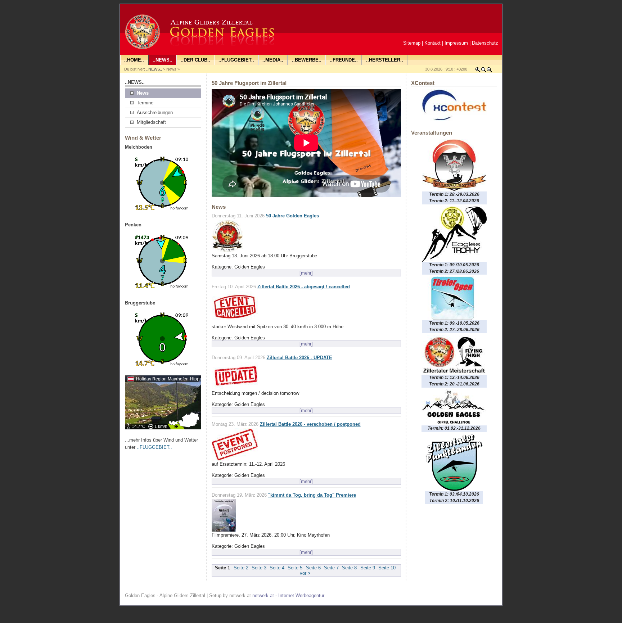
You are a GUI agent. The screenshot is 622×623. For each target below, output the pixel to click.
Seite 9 (367, 567)
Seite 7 (331, 567)
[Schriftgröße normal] (484, 71)
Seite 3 (259, 567)
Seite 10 (387, 567)
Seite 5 (295, 567)
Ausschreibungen (155, 112)
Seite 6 (313, 567)
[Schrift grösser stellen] (478, 71)
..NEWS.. (154, 69)
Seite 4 (277, 567)
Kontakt (432, 43)
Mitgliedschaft (151, 122)
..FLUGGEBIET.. (154, 447)
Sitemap (411, 43)
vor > (305, 573)
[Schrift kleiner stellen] (489, 71)
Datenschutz (485, 43)
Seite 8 (349, 567)
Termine (145, 102)
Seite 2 (241, 567)
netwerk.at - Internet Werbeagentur (288, 595)
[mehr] (306, 273)
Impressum (456, 43)
